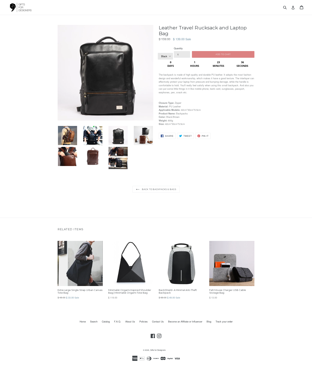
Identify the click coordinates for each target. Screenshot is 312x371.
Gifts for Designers (158, 350)
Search (94, 321)
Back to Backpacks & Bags (158, 189)
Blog (209, 321)
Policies (143, 321)
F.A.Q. (117, 321)
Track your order (224, 321)
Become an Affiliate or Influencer (185, 321)
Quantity (178, 48)
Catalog (106, 321)
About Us (130, 321)
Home (83, 321)
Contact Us (158, 321)
